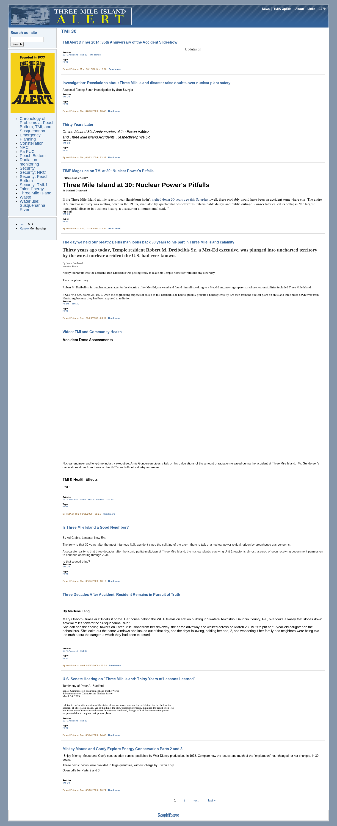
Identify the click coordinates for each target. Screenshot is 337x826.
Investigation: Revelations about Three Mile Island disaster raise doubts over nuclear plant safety (146, 83)
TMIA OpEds (282, 9)
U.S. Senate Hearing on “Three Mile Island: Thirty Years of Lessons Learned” (129, 679)
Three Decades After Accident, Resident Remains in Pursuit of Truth (121, 594)
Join (22, 224)
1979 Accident (70, 54)
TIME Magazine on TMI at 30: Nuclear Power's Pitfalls (108, 171)
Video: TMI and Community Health (92, 332)
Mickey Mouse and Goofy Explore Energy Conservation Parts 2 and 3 (122, 749)
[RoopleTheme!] (168, 817)
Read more (115, 69)
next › (196, 800)
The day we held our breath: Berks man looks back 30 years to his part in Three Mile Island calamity (148, 242)
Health (66, 303)
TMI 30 (83, 54)
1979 (322, 9)
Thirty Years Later (78, 124)
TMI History (95, 54)
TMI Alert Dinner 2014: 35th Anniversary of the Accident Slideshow (120, 42)
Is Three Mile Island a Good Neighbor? (96, 527)
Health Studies (96, 499)
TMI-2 (83, 499)
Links (311, 9)
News (266, 9)
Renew (24, 228)
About (299, 9)
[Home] (71, 16)
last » (211, 800)
